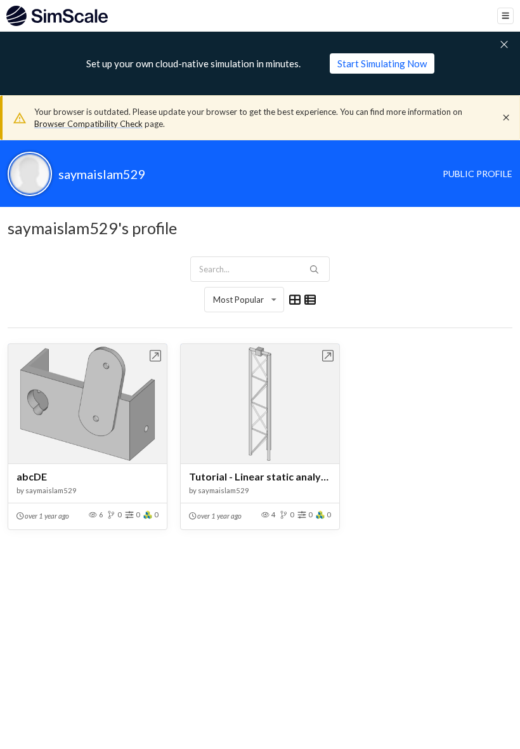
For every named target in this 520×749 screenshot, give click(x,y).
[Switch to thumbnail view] (295, 299)
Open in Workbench (155, 356)
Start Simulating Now (382, 63)
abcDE (31, 476)
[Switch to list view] (310, 299)
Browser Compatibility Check (88, 124)
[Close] (506, 117)
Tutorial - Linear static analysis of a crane (260, 476)
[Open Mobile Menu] (505, 16)
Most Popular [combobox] (238, 300)
